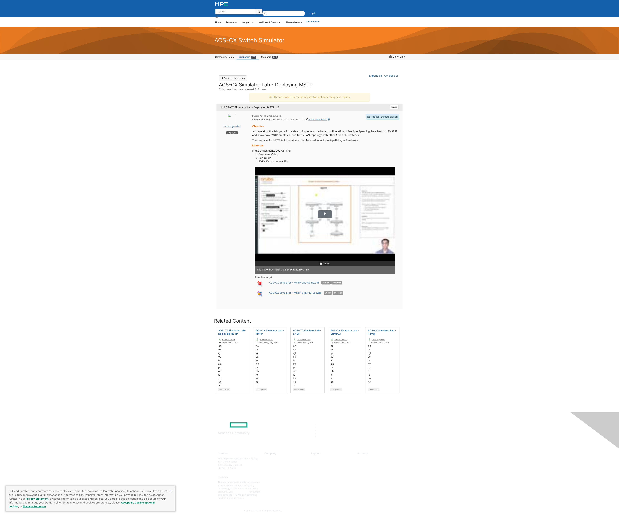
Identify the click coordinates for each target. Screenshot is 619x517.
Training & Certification (323, 468)
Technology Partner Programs (373, 472)
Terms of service (273, 482)
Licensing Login (319, 477)
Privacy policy (271, 477)
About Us (269, 458)
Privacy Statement (37, 498)
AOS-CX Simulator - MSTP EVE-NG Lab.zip (295, 292)
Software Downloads (322, 472)
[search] (258, 11)
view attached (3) (319, 119)
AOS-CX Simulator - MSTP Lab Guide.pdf (294, 282)
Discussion (247, 57)
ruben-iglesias (232, 126)
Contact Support (319, 463)
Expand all (375, 75)
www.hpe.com (240, 491)
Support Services (320, 458)
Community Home (224, 57)
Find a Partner (364, 458)
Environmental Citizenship (277, 472)
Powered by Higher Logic (356, 511)
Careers (268, 463)
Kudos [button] (394, 107)
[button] (171, 491)
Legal (267, 487)
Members (269, 57)
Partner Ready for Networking (373, 468)
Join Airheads (312, 21)
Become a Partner (366, 463)
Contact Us (270, 468)
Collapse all (391, 75)
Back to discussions (234, 78)
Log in (313, 13)
